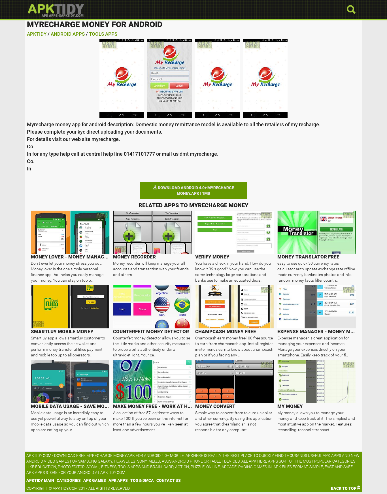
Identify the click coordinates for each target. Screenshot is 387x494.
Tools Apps (103, 34)
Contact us (168, 480)
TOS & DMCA (142, 480)
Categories (69, 480)
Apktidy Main (40, 480)
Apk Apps (118, 480)
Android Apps (68, 34)
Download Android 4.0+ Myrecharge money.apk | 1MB (195, 190)
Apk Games (94, 480)
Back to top (343, 488)
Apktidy (36, 34)
